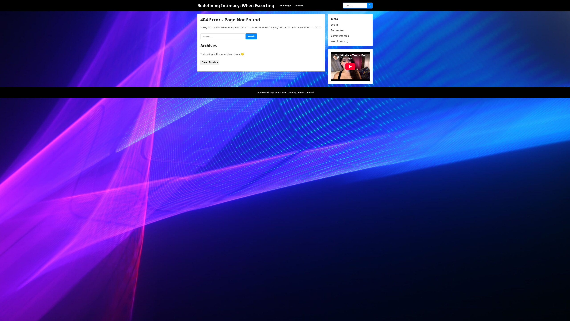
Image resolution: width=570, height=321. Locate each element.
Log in (334, 24)
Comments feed (340, 35)
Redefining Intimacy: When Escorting (235, 5)
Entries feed (338, 30)
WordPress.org (339, 41)
